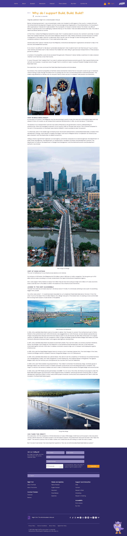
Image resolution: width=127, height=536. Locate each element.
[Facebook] (70, 517)
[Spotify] (88, 517)
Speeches (53, 495)
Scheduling (78, 493)
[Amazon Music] (83, 517)
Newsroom (54, 490)
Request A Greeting (80, 495)
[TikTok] (73, 517)
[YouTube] (78, 517)
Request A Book (79, 490)
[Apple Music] (93, 517)
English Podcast (55, 487)
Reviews (29, 497)
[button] (24, 3)
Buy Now (77, 505)
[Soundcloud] (91, 517)
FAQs (76, 484)
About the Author (32, 487)
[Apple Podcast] (96, 517)
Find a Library (79, 503)
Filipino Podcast (55, 484)
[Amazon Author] (86, 517)
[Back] (29, 13)
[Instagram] (75, 517)
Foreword (29, 494)
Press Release (54, 493)
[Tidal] (98, 517)
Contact (77, 487)
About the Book (31, 484)
